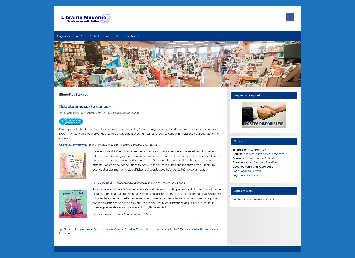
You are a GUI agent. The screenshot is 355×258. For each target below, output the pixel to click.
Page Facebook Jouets (247, 175)
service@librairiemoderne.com (265, 154)
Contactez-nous (99, 36)
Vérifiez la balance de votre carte (253, 199)
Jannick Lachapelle (157, 229)
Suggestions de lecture (125, 112)
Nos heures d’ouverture (263, 158)
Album (68, 229)
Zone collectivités (127, 36)
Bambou (98, 229)
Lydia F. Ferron (179, 229)
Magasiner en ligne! (69, 36)
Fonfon (140, 229)
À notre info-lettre (265, 162)
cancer (109, 229)
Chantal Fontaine (94, 112)
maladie (194, 229)
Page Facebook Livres (247, 171)
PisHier (204, 229)
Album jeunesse (82, 229)
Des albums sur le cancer (84, 106)
